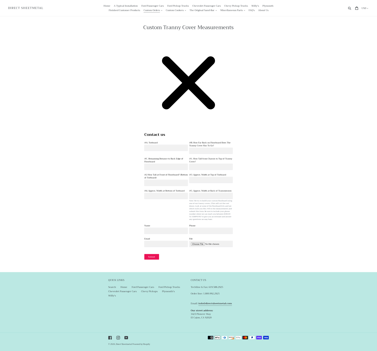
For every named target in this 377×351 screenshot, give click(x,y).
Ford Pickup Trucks (169, 287)
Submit (151, 257)
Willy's (112, 296)
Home (123, 287)
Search (112, 287)
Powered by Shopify (141, 344)
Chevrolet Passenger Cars (122, 291)
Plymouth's (168, 291)
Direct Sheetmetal (25, 8)
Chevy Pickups (149, 291)
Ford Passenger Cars (143, 287)
